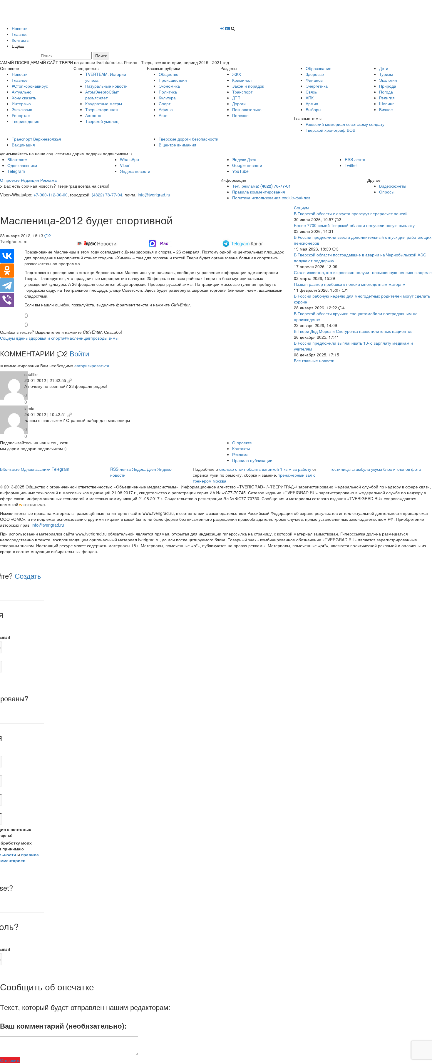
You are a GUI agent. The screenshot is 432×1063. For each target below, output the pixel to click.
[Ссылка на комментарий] (69, 380)
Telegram (16, 171)
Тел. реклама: (261, 186)
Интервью (21, 103)
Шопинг (386, 103)
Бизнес (386, 109)
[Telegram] (7, 285)
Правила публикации (252, 460)
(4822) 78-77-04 (107, 195)
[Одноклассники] (7, 270)
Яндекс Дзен (244, 159)
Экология (388, 80)
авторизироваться (91, 365)
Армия (312, 103)
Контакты (20, 40)
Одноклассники (22, 165)
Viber (125, 165)
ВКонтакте (17, 159)
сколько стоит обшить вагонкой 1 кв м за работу (265, 469)
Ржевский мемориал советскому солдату (345, 124)
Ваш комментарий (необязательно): (63, 1026)
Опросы (386, 192)
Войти (79, 353)
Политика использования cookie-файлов (271, 198)
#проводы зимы (103, 338)
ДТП (236, 98)
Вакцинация (23, 145)
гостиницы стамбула (350, 469)
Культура (167, 98)
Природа (387, 86)
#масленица (76, 338)
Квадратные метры (103, 103)
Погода (386, 92)
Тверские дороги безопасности (188, 139)
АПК (310, 98)
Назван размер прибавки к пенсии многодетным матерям (350, 284)
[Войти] (222, 28)
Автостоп (94, 115)
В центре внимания (177, 145)
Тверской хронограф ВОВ (330, 130)
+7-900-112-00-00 (51, 195)
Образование (318, 68)
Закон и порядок (248, 86)
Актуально (21, 92)
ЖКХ (236, 74)
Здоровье (315, 74)
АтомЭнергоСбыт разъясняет (102, 95)
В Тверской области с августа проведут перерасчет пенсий (351, 213)
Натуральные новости (106, 86)
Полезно (240, 115)
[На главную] (69, 12)
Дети (383, 68)
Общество (168, 74)
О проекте (10, 180)
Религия (387, 98)
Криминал (242, 80)
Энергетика (317, 86)
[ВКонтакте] (7, 256)
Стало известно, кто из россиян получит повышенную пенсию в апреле (363, 272)
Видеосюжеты (392, 186)
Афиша (166, 109)
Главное (20, 34)
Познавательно (247, 109)
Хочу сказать (24, 98)
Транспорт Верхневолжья (36, 139)
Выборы (313, 109)
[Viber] (7, 300)
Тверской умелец (101, 121)
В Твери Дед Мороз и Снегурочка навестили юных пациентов (353, 331)
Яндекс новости (135, 171)
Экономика (169, 86)
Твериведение (25, 121)
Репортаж (21, 115)
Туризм (386, 74)
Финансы (314, 80)
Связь (311, 92)
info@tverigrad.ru (154, 195)
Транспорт (242, 92)
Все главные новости (314, 360)
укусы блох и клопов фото (396, 469)
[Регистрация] (227, 28)
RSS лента (355, 159)
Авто (163, 115)
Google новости (247, 165)
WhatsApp (129, 159)
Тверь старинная (101, 109)
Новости (20, 28)
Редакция (30, 180)
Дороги (239, 103)
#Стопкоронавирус (30, 86)
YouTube (240, 171)
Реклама (48, 180)
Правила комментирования (258, 192)
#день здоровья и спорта (40, 338)
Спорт (164, 103)
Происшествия (173, 80)
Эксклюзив (22, 109)
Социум (7, 338)
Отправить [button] (10, 1060)
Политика (168, 92)
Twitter (351, 165)
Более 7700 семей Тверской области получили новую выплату (354, 225)
